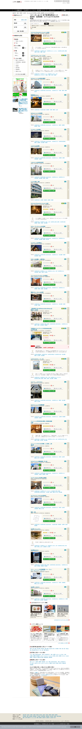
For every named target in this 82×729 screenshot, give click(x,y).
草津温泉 (24, 716)
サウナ (31, 654)
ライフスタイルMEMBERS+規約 (60, 723)
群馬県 (37, 714)
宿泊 (51, 654)
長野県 (50, 714)
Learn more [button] (63, 726)
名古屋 (50, 648)
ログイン (64, 2)
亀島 (48, 648)
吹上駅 (57, 109)
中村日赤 (42, 648)
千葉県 (31, 714)
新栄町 (57, 648)
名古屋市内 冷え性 (43, 50)
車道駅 (66, 90)
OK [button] (75, 726)
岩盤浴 (60, 655)
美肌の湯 (39, 657)
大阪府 (43, 714)
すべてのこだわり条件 (20, 74)
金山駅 (66, 524)
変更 (25, 23)
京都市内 (48, 717)
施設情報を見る (48, 41)
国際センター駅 (55, 492)
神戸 (55, 717)
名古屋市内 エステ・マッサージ (52, 50)
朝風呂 (31, 657)
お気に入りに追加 (58, 41)
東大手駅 (47, 239)
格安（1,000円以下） (46, 654)
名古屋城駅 (40, 178)
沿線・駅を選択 (20, 31)
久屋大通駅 (42, 142)
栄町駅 (35, 142)
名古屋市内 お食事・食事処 (62, 50)
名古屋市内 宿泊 (37, 50)
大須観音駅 (36, 417)
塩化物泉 (31, 664)
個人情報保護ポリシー (37, 723)
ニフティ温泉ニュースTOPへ (63, 643)
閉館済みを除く (51, 25)
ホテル (57, 654)
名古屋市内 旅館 (43, 109)
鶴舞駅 (54, 109)
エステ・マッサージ (44, 655)
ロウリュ (63, 655)
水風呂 (54, 654)
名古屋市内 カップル (43, 73)
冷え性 (67, 655)
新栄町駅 (47, 109)
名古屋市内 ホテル (55, 90)
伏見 (53, 648)
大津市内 (51, 717)
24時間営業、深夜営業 (48, 657)
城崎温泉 (34, 716)
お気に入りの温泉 (58, 1)
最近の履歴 (65, 1)
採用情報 (68, 723)
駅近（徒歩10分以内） (37, 654)
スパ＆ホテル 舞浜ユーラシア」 (47, 674)
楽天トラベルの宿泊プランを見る (49, 43)
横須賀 (28, 717)
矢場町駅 (38, 142)
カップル (50, 655)
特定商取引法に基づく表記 (46, 723)
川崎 (26, 717)
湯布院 (55, 716)
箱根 (28, 716)
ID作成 (68, 2)
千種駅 (63, 90)
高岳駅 (39, 126)
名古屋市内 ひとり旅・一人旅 (52, 73)
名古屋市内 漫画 (62, 221)
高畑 (31, 648)
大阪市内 (44, 717)
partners (24, 726)
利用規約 (53, 723)
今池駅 (60, 90)
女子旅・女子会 (55, 655)
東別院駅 (63, 416)
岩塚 (35, 648)
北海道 (47, 714)
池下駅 (35, 91)
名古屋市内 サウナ (62, 177)
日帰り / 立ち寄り (19, 41)
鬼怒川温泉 (59, 716)
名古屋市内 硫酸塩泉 (37, 354)
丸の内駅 (45, 272)
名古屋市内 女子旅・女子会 (62, 439)
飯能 (37, 717)
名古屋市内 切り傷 (58, 354)
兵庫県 (34, 714)
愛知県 (53, 714)
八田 (33, 648)
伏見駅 (43, 272)
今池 (62, 648)
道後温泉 (47, 716)
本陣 (45, 648)
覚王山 (67, 648)
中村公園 (38, 648)
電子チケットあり (35, 25)
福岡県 (56, 714)
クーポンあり (43, 25)
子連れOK (35, 657)
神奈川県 (24, 714)
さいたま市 (34, 717)
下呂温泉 (38, 716)
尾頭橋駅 (35, 525)
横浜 (24, 717)
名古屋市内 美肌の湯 (51, 354)
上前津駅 (60, 416)
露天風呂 (38, 655)
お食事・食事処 (33, 655)
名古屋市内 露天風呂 (62, 141)
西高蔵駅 (42, 565)
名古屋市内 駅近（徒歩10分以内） (45, 90)
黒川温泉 (51, 716)
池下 (64, 648)
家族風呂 (18, 69)
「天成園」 (36, 672)
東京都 (40, 714)
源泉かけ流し (18, 71)
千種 (60, 648)
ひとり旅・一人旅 (62, 654)
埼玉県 (28, 714)
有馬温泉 (30, 716)
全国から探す (24, 19)
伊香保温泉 (43, 716)
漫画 (42, 657)
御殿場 (40, 717)
